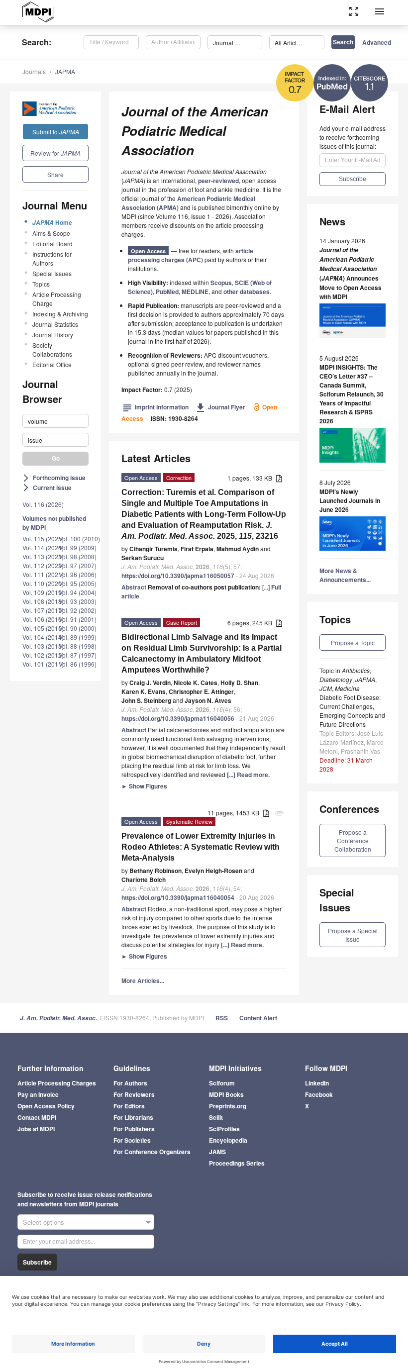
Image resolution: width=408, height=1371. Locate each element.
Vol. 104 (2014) (43, 637)
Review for (55, 153)
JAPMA (65, 71)
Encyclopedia (228, 1140)
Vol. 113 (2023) (43, 556)
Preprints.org (227, 1105)
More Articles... (142, 980)
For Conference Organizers (152, 1151)
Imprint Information (155, 406)
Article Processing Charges (56, 1082)
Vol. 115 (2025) (43, 538)
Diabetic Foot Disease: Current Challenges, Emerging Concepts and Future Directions (352, 710)
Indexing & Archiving (60, 313)
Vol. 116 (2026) (43, 504)
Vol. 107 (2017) (43, 610)
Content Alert (258, 1017)
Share (55, 174)
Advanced (376, 42)
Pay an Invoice (38, 1094)
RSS (221, 1017)
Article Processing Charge (56, 298)
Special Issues (52, 273)
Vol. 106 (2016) (43, 619)
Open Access (148, 251)
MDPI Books (226, 1094)
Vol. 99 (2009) (78, 547)
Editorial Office (52, 364)
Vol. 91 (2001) (78, 619)
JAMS (217, 1151)
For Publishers (134, 1128)
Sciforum (222, 1082)
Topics (41, 284)
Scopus (221, 282)
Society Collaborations (52, 349)
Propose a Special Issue (353, 934)
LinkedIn (317, 1082)
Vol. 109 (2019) (43, 592)
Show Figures (144, 786)
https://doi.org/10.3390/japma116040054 (177, 897)
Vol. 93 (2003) (78, 601)
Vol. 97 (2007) (78, 565)
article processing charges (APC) (190, 255)
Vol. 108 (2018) (43, 601)
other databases (246, 291)
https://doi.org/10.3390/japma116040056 (177, 718)
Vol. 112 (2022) (43, 565)
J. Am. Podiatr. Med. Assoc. (58, 1018)
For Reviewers (134, 1094)
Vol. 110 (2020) (43, 583)
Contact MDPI (36, 1117)
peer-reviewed (218, 180)
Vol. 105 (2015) (43, 628)
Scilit (216, 1117)
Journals (34, 71)
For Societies (132, 1140)
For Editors (129, 1105)
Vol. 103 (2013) (43, 646)
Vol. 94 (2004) (78, 592)
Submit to (55, 131)
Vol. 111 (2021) (43, 574)
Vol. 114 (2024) (43, 547)
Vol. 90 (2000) (78, 628)
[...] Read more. (248, 774)
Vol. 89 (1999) (78, 637)
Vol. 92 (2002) (78, 610)
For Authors (130, 1082)
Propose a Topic (353, 642)
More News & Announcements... (345, 575)
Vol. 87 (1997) (78, 655)
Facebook (319, 1094)
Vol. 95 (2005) (78, 583)
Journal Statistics (55, 324)
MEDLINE (195, 291)
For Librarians (133, 1117)
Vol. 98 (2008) (78, 556)
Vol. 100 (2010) (79, 538)
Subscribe (37, 1262)
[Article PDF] (279, 479)
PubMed (167, 291)
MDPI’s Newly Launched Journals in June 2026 (349, 500)
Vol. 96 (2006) (78, 574)
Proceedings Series (237, 1163)
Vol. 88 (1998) (78, 646)
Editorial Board (52, 243)
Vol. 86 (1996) (78, 664)
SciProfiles (224, 1128)
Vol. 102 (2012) (43, 655)
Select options (43, 1222)
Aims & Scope (51, 233)
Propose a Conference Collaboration (352, 840)
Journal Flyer (221, 406)
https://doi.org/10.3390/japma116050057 (177, 575)
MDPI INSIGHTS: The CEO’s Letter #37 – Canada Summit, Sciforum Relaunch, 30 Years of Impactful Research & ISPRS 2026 (351, 394)
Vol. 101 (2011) (43, 664)
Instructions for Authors (52, 258)
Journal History (52, 334)
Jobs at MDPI (36, 1128)
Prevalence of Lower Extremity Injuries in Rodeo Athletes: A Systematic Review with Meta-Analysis (200, 847)
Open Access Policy (46, 1105)
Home (52, 222)
